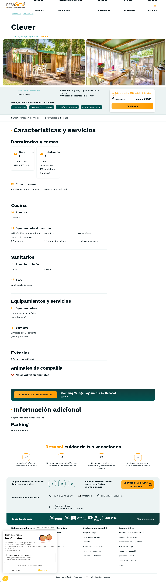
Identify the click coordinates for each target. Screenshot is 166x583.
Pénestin (86, 542)
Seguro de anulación (128, 551)
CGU (91, 577)
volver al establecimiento (35, 394)
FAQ (121, 565)
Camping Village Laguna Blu (25, 36)
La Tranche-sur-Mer (91, 537)
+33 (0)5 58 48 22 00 (63, 496)
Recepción (16, 14)
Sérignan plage (89, 532)
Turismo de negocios (128, 537)
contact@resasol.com (112, 496)
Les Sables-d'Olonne (92, 556)
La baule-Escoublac (92, 551)
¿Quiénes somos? (126, 556)
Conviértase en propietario (130, 542)
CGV (86, 577)
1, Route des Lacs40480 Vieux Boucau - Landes (68, 507)
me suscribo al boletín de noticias (136, 484)
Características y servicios (25, 118)
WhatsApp (87, 496)
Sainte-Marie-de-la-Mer (93, 546)
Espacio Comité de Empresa (131, 532)
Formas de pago (126, 546)
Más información (145, 519)
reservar (132, 106)
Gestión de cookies (102, 577)
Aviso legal (78, 577)
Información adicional (56, 118)
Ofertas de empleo (127, 560)
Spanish (155, 5)
